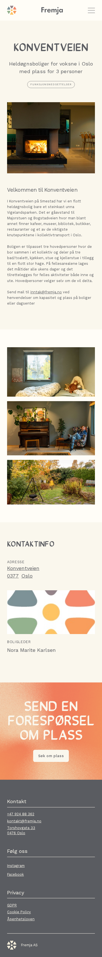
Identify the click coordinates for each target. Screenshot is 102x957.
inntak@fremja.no (46, 292)
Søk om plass (51, 756)
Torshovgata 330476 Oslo (21, 830)
